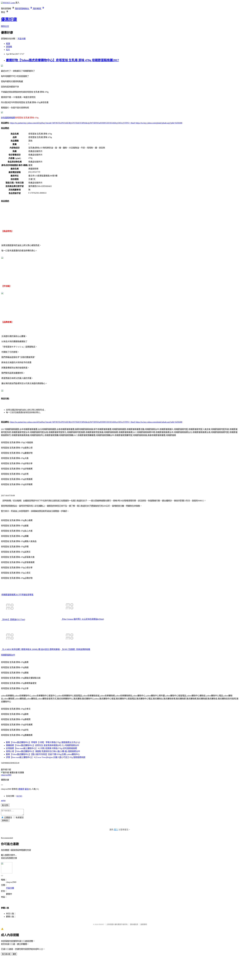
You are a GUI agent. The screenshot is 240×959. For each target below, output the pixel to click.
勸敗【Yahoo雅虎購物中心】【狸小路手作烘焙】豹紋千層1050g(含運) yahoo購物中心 (43, 754)
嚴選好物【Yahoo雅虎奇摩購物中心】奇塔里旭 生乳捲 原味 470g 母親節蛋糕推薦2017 (62, 60)
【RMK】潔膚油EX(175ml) (13, 619)
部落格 (9, 47)
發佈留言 (5, 820)
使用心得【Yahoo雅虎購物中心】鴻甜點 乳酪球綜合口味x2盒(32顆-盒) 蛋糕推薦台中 (43, 751)
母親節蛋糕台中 (8, 655)
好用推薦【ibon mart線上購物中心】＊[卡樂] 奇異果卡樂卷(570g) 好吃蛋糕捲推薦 (41, 748)
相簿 (8, 44)
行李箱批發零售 (26, 595)
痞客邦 (21, 789)
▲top (3, 800)
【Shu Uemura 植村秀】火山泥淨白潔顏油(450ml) (82, 619)
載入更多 (5, 805)
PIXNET (101, 924)
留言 (27, 789)
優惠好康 (9, 19)
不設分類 (22, 39)
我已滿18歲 (6, 954)
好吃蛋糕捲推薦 (8, 118)
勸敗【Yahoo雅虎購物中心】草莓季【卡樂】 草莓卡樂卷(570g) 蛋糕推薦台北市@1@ (43, 742)
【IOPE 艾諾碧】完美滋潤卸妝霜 (75, 649)
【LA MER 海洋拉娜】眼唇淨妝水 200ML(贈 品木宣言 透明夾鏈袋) (30, 649)
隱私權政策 (134, 924)
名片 (8, 50)
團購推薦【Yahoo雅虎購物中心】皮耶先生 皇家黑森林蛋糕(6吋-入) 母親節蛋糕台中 (42, 745)
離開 (14, 954)
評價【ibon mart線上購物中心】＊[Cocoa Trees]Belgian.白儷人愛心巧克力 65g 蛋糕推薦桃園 (45, 757)
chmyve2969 (6, 775)
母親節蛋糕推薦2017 (10, 595)
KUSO (19, 796)
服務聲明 (143, 924)
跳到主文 (5, 26)
